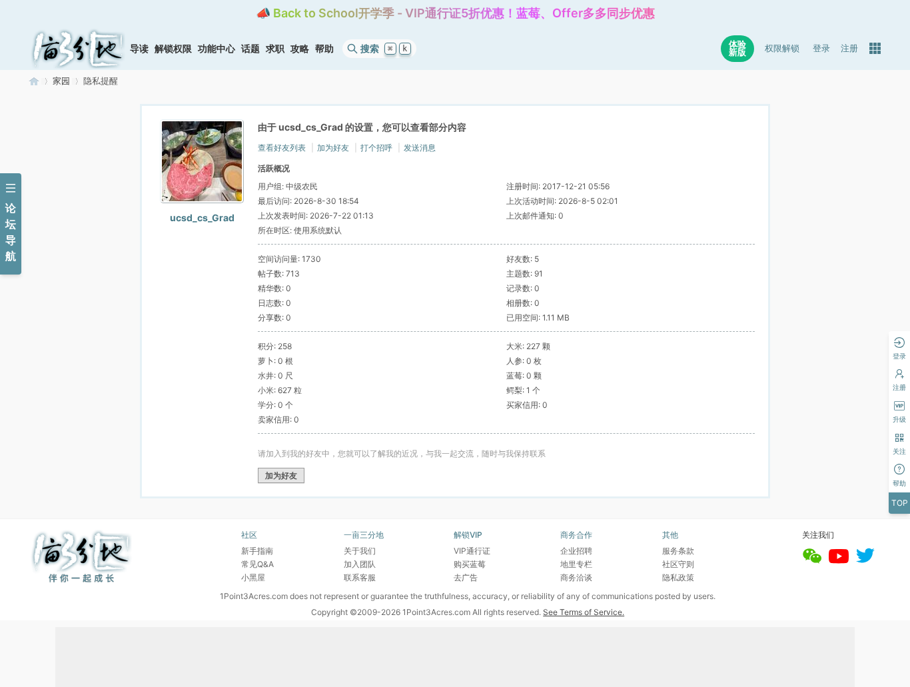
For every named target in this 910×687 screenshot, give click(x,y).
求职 (275, 48)
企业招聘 (576, 551)
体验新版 (737, 48)
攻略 (299, 48)
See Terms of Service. (583, 612)
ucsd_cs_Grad (202, 217)
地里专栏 (576, 564)
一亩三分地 (34, 81)
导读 (139, 48)
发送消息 (420, 148)
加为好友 (333, 148)
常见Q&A (257, 564)
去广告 (466, 577)
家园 (61, 81)
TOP (899, 503)
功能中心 (216, 48)
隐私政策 (678, 577)
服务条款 (678, 551)
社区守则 (678, 564)
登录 (821, 48)
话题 (250, 48)
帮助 (324, 48)
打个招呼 (376, 148)
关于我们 (360, 551)
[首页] (78, 49)
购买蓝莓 (470, 564)
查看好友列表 (282, 148)
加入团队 (360, 564)
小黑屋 (253, 577)
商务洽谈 (576, 577)
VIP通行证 (472, 551)
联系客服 (360, 577)
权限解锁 (782, 48)
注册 (849, 48)
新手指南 (257, 551)
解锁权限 (173, 48)
